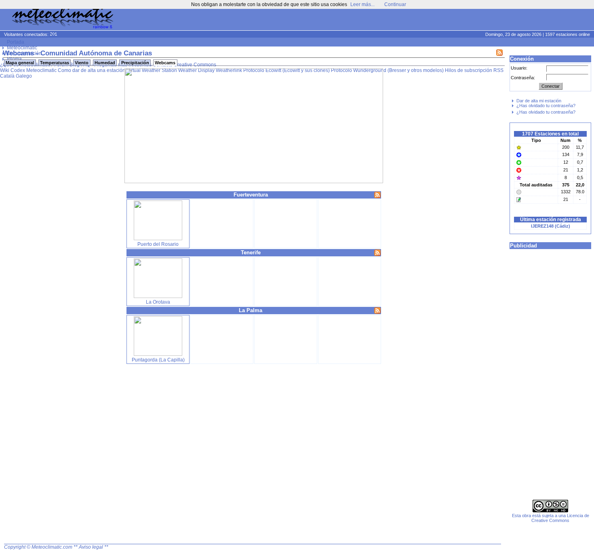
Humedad (105, 62)
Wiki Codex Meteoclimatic (28, 70)
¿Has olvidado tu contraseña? (545, 105)
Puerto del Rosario (158, 244)
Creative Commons (195, 65)
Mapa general (20, 62)
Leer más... (362, 4)
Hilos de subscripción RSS (474, 70)
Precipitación (135, 62)
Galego (24, 76)
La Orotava (158, 302)
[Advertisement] (439, 20)
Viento (81, 62)
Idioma (14, 59)
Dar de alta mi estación (538, 100)
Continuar (395, 4)
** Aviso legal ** (91, 547)
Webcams (165, 62)
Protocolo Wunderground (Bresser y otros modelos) (387, 70)
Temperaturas (54, 62)
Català (7, 76)
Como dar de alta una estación (91, 70)
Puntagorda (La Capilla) (158, 360)
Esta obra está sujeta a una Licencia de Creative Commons (550, 518)
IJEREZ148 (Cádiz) (550, 226)
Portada (15, 42)
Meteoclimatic (22, 48)
